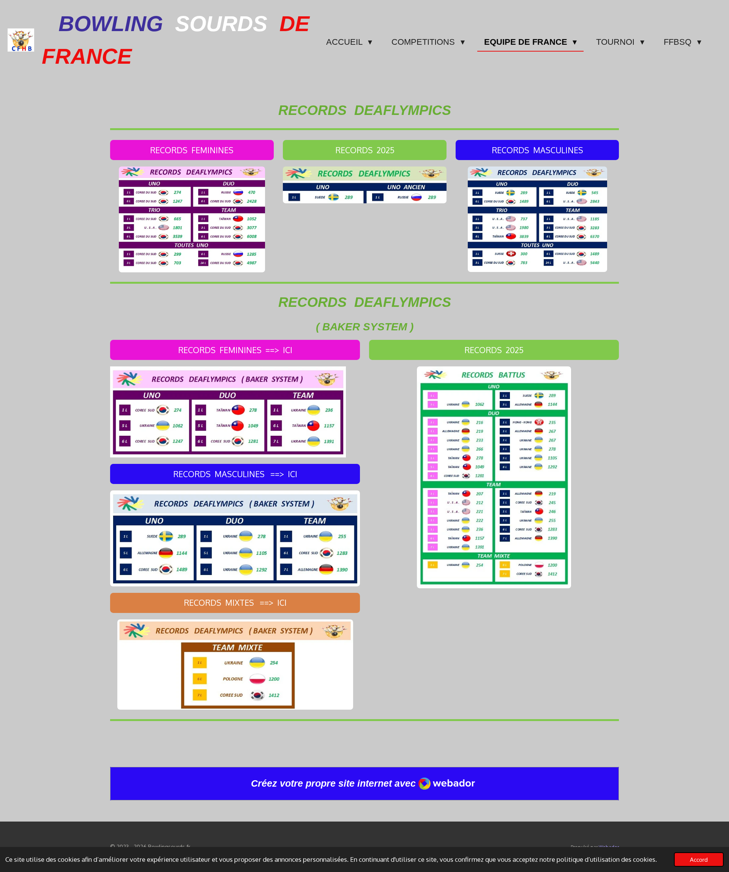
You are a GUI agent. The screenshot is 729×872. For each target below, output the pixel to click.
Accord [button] (699, 859)
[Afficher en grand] (192, 219)
